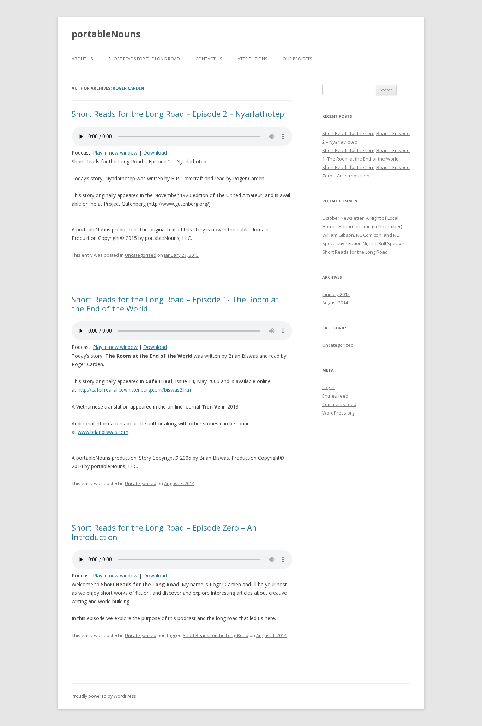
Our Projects (297, 59)
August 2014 (335, 303)
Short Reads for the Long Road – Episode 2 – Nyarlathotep (178, 113)
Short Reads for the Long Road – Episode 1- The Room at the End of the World (175, 304)
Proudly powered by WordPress (104, 696)
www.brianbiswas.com (103, 432)
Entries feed (335, 396)
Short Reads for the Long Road (144, 59)
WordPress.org (338, 413)
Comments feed (339, 404)
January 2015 (336, 294)
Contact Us (208, 59)
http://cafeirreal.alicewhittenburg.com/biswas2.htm (135, 389)
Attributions (252, 59)
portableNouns (106, 34)
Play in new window (115, 152)
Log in (328, 387)
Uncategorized (140, 255)
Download (155, 152)
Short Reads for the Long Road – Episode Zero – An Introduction (164, 532)
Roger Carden (128, 88)
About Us (82, 59)
